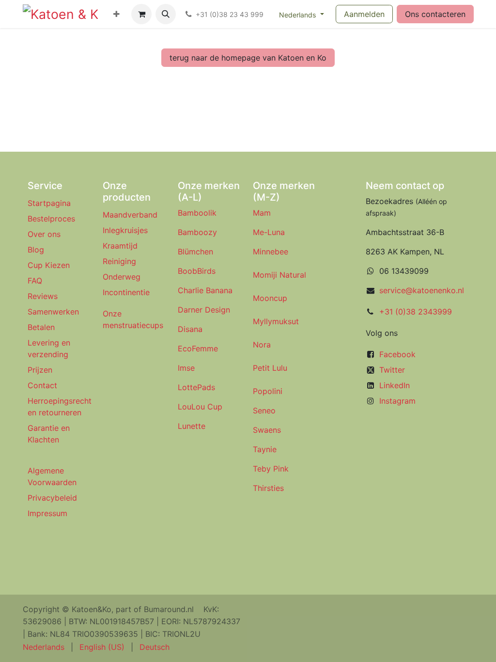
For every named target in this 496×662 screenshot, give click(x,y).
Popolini (267, 391)
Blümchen (195, 251)
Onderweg (121, 277)
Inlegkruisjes (125, 230)
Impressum (47, 513)
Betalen (41, 327)
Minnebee (270, 251)
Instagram (397, 401)
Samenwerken (53, 311)
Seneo (264, 410)
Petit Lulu (270, 368)
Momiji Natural (279, 275)
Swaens (267, 430)
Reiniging (119, 261)
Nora (262, 344)
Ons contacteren (435, 14)
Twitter (392, 370)
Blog (36, 249)
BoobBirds (198, 271)
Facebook (397, 354)
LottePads (196, 387)
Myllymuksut (276, 321)
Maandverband (130, 215)
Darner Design (204, 310)
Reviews (44, 296)
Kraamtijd (120, 246)
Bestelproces (51, 218)
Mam (262, 213)
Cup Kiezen (49, 265)
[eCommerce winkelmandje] (141, 14)
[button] (165, 14)
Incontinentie (129, 292)
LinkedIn (394, 385)
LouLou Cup (200, 406)
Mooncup (270, 298)
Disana (190, 329)
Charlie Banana (205, 290)
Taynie (265, 449)
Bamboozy (197, 232)
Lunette (191, 426)
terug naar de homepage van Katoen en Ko (248, 58)
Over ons (44, 234)
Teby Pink (271, 468)
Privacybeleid (52, 498)
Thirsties (268, 488)
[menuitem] (116, 14)
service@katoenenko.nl (421, 290)
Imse (186, 368)
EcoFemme (198, 348)
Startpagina (49, 203)
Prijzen (40, 370)
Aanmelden (364, 14)
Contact (42, 385)
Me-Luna (269, 232)
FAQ (35, 280)
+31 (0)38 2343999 (415, 311)
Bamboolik (197, 213)
